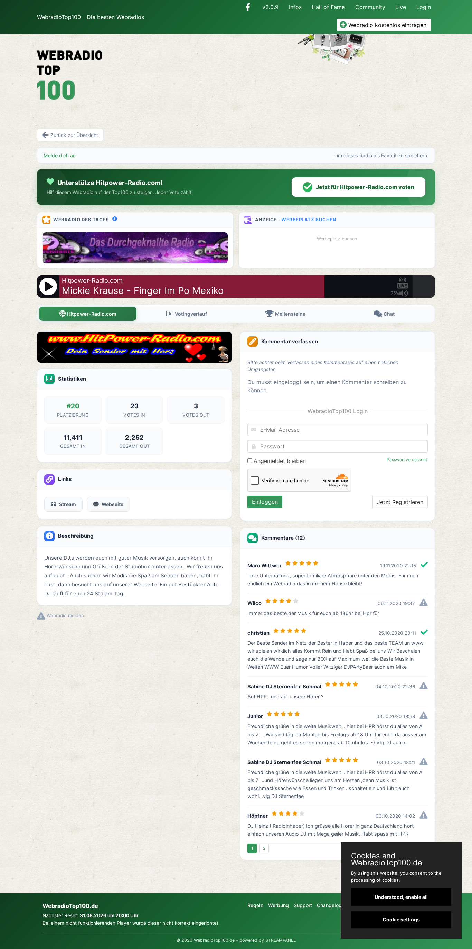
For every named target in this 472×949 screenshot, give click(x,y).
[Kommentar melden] (423, 603)
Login (423, 6)
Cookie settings (401, 919)
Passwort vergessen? (407, 459)
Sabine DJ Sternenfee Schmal (284, 686)
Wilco (254, 603)
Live (400, 6)
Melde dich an (60, 155)
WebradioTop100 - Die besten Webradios (90, 16)
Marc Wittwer (264, 565)
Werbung (278, 905)
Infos (295, 6)
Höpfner (257, 816)
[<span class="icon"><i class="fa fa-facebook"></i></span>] (247, 7)
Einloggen (265, 501)
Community (370, 6)
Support (303, 905)
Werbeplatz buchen (308, 219)
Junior (255, 716)
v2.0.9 (270, 6)
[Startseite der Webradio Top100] (100, 70)
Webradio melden (64, 615)
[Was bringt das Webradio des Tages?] (114, 218)
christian (258, 633)
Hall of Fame (328, 6)
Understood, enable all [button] (401, 897)
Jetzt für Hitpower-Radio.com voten (365, 187)
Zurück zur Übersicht (74, 135)
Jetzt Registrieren (400, 502)
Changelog (329, 905)
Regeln (255, 905)
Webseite (112, 504)
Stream (67, 504)
